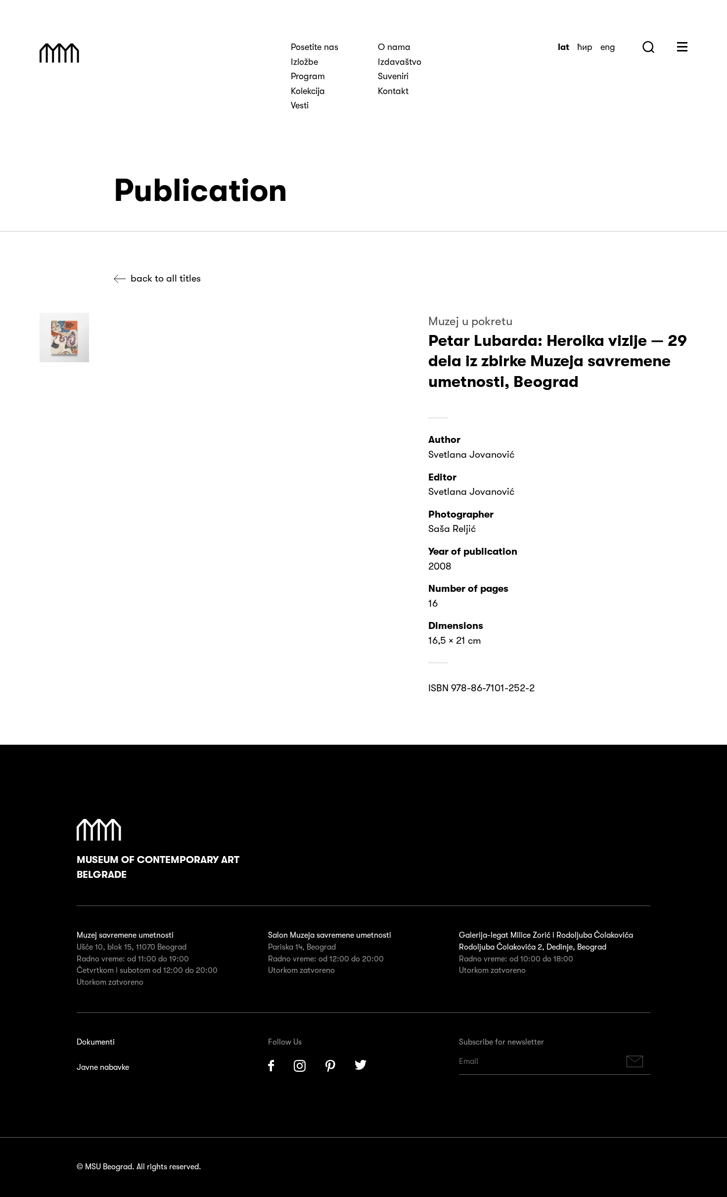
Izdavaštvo (399, 62)
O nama (394, 47)
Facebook (271, 1066)
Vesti (300, 105)
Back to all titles (166, 278)
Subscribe (635, 1061)
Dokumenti (96, 1042)
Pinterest (330, 1066)
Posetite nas (314, 47)
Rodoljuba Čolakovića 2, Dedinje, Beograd (532, 947)
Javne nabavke (103, 1067)
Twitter (361, 1066)
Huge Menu (682, 46)
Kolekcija (308, 91)
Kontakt (393, 91)
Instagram (300, 1066)
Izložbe (304, 62)
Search (648, 47)
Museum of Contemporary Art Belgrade (158, 867)
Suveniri (393, 76)
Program (308, 76)
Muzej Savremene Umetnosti (59, 53)
